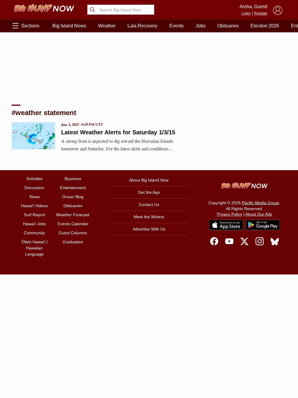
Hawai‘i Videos (34, 205)
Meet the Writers (149, 216)
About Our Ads (258, 214)
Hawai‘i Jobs (34, 223)
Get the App (149, 192)
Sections (30, 25)
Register (260, 13)
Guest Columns (72, 232)
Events (176, 25)
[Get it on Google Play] (263, 225)
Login (246, 13)
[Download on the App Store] (226, 225)
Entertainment (73, 187)
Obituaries (228, 25)
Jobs (200, 25)
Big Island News (69, 25)
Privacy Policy (229, 214)
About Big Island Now (148, 180)
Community (34, 232)
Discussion (34, 187)
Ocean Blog (73, 196)
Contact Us (149, 204)
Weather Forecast (72, 214)
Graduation (73, 241)
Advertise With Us (149, 229)
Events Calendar (73, 223)
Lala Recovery (142, 25)
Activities (34, 178)
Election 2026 (265, 25)
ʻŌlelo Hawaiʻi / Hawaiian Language (34, 247)
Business (73, 178)
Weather (107, 25)
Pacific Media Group (260, 202)
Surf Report (34, 214)
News (34, 196)
